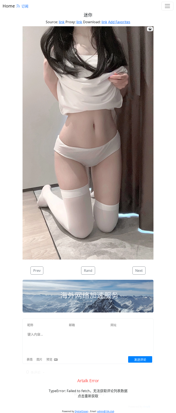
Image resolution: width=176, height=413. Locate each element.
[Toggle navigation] (167, 6)
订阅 (24, 6)
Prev (37, 270)
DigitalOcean (81, 411)
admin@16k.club (105, 411)
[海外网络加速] (88, 296)
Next (139, 270)
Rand (88, 270)
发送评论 (140, 359)
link (62, 22)
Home (9, 6)
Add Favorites (119, 22)
